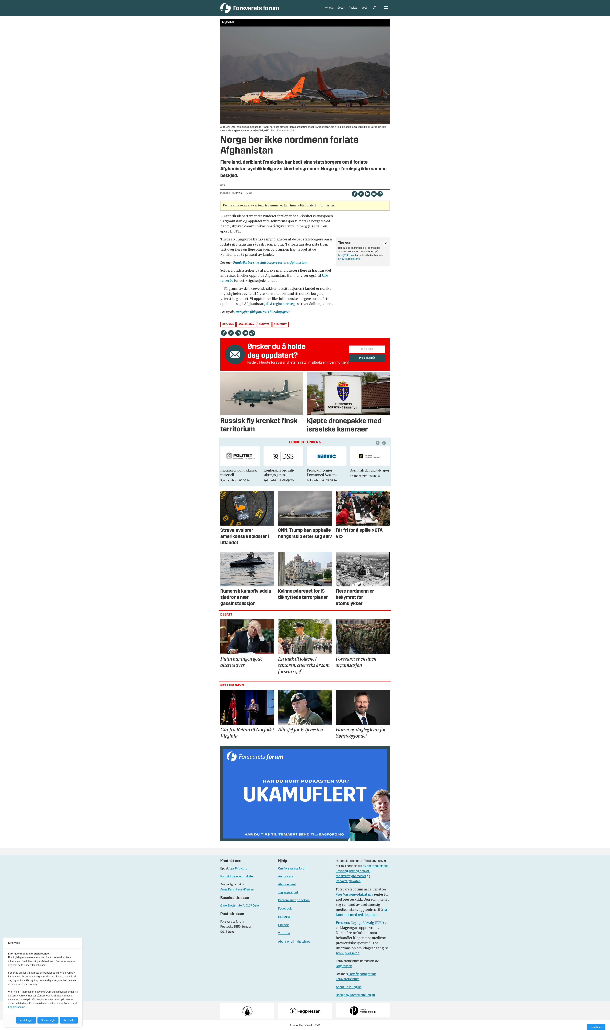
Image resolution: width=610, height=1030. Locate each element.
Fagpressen (344, 966)
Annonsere (285, 876)
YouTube (284, 933)
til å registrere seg (280, 304)
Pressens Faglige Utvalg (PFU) (360, 923)
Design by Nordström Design (355, 995)
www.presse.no (347, 953)
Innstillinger (596, 1027)
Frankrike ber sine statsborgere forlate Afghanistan (270, 262)
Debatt (341, 8)
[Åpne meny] (386, 8)
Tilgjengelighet (288, 892)
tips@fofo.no (345, 255)
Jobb (364, 8)
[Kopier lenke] (380, 194)
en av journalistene (349, 259)
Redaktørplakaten (348, 881)
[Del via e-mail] (374, 194)
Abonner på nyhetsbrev (294, 941)
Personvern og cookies (294, 900)
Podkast (353, 8)
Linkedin (283, 925)
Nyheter (329, 8)
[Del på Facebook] (355, 194)
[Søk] (374, 8)
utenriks (228, 324)
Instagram (285, 917)
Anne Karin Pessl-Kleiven (237, 889)
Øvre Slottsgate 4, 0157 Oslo (239, 905)
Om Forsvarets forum (292, 868)
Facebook (285, 908)
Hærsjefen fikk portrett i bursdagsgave (262, 312)
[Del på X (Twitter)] (361, 194)
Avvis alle (68, 1020)
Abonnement (287, 884)
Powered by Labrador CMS (305, 1025)
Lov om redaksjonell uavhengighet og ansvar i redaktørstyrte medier (362, 871)
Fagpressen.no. (17, 1007)
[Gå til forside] (249, 8)
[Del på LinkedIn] (367, 194)
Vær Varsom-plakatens (354, 894)
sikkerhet (280, 324)
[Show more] (385, 243)
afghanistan (246, 324)
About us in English (349, 987)
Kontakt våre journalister (237, 876)
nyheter (264, 324)
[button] (378, 443)
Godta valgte (48, 1020)
